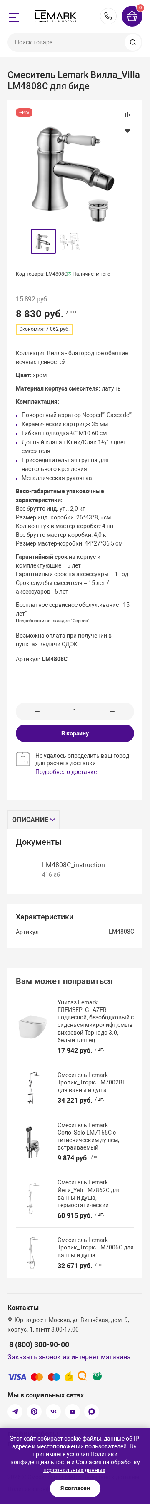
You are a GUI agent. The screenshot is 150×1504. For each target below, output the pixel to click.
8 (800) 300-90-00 (108, 16)
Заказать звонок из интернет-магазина (69, 1357)
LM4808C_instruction (73, 865)
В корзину (75, 733)
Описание (30, 820)
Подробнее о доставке (66, 772)
